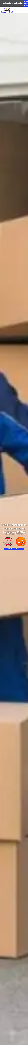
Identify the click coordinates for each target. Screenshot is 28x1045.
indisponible (7, 3)
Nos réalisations (14, 549)
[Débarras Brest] (9, 10)
